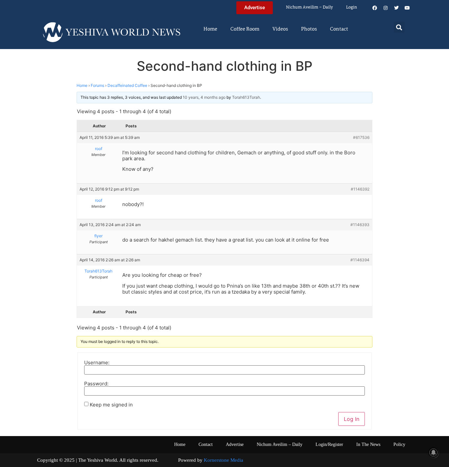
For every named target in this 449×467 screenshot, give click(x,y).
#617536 (361, 137)
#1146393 (359, 224)
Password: (96, 383)
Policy (399, 444)
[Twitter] (396, 8)
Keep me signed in (111, 404)
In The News (368, 444)
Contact (339, 29)
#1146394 (359, 259)
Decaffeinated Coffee (127, 85)
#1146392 (360, 189)
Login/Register (329, 444)
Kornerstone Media (223, 460)
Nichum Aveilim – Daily (309, 7)
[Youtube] (407, 8)
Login (351, 7)
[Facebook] (374, 8)
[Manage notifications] (433, 452)
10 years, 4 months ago (204, 97)
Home (210, 29)
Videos (280, 29)
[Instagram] (385, 8)
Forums (97, 85)
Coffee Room (244, 29)
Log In (351, 419)
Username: (96, 362)
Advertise (235, 444)
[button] (399, 27)
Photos (309, 29)
